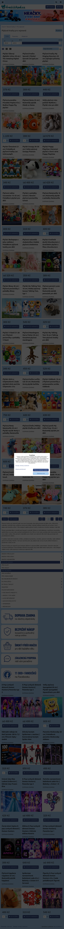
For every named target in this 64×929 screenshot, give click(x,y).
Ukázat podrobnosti (20, 469)
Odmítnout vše (41, 473)
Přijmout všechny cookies (41, 470)
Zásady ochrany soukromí (22, 465)
